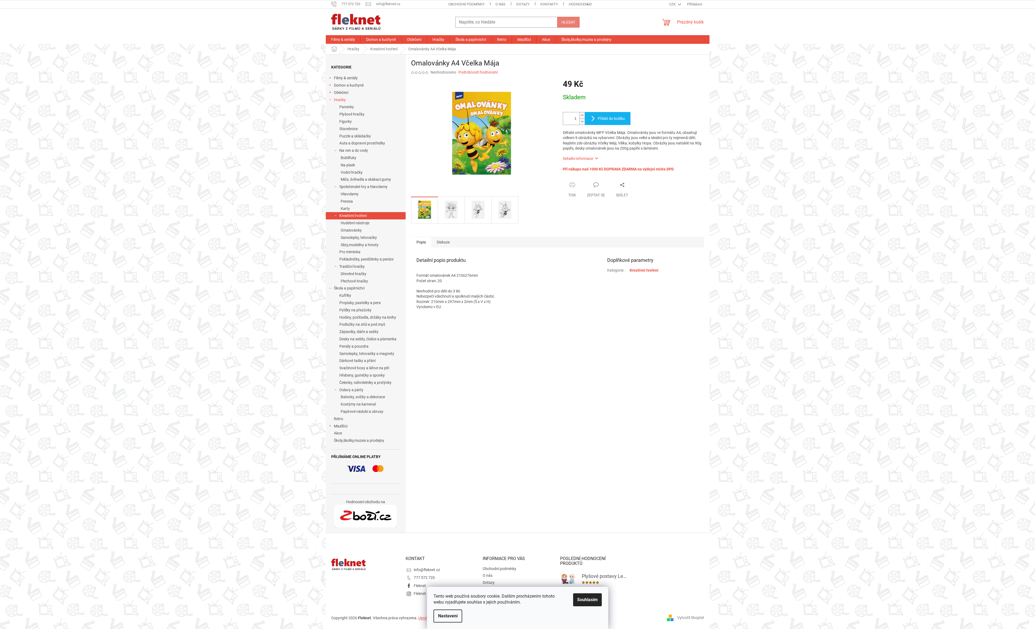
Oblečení (341, 92)
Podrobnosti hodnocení (478, 72)
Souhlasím (587, 599)
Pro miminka (349, 252)
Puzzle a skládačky (355, 136)
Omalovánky (351, 230)
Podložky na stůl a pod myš (362, 324)
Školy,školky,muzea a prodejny (359, 440)
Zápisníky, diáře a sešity (359, 332)
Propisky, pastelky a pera (360, 303)
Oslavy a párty (351, 390)
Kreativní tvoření (353, 215)
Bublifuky (348, 158)
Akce (338, 433)
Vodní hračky (352, 172)
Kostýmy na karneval (358, 404)
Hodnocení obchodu (587, 4)
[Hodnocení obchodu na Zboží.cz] (365, 516)
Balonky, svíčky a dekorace (363, 397)
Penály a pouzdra (354, 346)
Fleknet (420, 586)
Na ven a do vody (353, 150)
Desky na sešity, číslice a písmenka (367, 339)
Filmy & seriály (346, 78)
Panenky (346, 107)
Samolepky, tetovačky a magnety (366, 353)
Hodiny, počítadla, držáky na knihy (367, 317)
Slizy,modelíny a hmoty (360, 245)
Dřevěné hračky (353, 274)
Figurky (345, 121)
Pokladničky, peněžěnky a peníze (366, 259)
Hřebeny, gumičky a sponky (362, 375)
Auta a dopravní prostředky (362, 143)
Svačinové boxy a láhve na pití (364, 368)
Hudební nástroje (355, 223)
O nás (500, 4)
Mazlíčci (340, 426)
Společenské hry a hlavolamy (363, 187)
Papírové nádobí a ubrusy (362, 411)
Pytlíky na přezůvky (355, 310)
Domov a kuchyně (349, 85)
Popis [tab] (421, 242)
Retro (338, 419)
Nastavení (448, 615)
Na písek (348, 165)
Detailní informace (578, 158)
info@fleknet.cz (427, 570)
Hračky (340, 100)
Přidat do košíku (611, 118)
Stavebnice (348, 129)
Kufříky (345, 295)
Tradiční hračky (352, 266)
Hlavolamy (350, 194)
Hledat (568, 22)
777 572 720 (424, 577)
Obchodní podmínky (466, 4)
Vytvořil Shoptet (690, 617)
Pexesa (347, 201)
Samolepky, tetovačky (359, 237)
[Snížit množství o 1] (582, 121)
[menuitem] (343, 39)
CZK (672, 4)
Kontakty (549, 4)
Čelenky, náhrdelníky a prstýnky (365, 382)
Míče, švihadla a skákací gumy (366, 179)
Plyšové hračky (351, 114)
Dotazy (523, 4)
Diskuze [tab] (443, 242)
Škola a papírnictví (349, 288)
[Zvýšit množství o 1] (582, 115)
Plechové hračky (354, 281)
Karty (345, 208)
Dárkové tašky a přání (357, 360)
